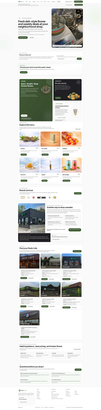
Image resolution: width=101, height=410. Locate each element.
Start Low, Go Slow (54, 395)
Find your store (23, 72)
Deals (27, 1)
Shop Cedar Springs (24, 336)
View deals (32, 37)
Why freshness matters (26, 118)
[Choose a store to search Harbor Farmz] (50, 197)
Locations (34, 1)
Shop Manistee (45, 306)
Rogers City (77, 394)
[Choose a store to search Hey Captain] (54, 197)
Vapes (38, 397)
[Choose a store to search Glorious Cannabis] (33, 197)
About (48, 1)
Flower (38, 391)
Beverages (39, 398)
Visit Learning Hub (77, 349)
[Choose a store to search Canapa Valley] (28, 197)
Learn (38, 1)
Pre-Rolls (38, 392)
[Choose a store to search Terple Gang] (22, 197)
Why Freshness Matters (55, 394)
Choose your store (78, 1)
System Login (51, 407)
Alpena (76, 391)
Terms (42, 407)
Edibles (38, 394)
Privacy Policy (37, 407)
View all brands (78, 193)
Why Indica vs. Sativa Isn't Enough (57, 398)
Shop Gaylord (23, 278)
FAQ (41, 1)
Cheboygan (68, 392)
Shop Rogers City (66, 307)
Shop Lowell (23, 306)
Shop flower (24, 115)
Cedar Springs (68, 395)
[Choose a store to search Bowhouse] (41, 197)
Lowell (76, 392)
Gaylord (67, 391)
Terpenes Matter (54, 397)
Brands (45, 1)
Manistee (67, 394)
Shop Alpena (44, 279)
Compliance (53, 1)
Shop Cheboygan (66, 279)
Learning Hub (53, 391)
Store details (30, 278)
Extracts (38, 395)
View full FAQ (78, 369)
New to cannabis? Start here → (74, 230)
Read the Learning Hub (62, 117)
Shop (30, 1)
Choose (79, 58)
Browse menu (78, 129)
